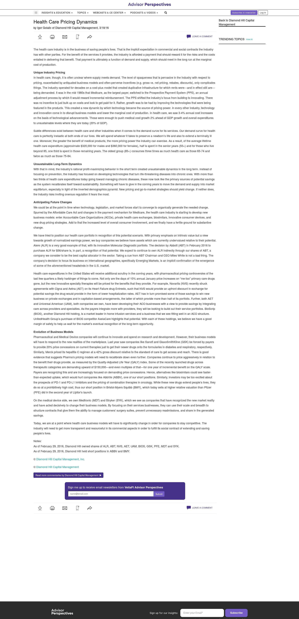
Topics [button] (82, 12)
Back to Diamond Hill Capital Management (236, 22)
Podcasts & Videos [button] (143, 12)
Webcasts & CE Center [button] (108, 12)
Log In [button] (263, 12)
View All (249, 39)
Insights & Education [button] (56, 12)
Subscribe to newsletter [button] (244, 12)
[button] (40, 37)
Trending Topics (231, 39)
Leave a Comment (202, 36)
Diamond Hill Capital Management (76, 28)
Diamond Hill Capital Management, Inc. (60, 459)
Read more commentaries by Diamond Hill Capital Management (68, 475)
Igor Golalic (44, 28)
